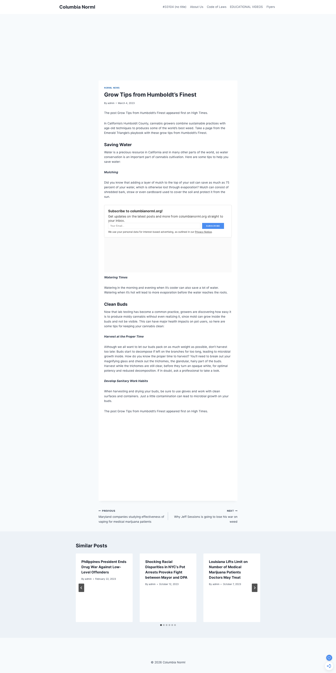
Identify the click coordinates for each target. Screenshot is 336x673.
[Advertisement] (168, 40)
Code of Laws (216, 7)
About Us (196, 7)
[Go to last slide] (81, 588)
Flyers (271, 7)
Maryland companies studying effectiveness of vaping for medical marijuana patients (131, 516)
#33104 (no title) (174, 7)
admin (111, 103)
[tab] (161, 625)
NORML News (112, 87)
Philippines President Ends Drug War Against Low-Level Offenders (103, 567)
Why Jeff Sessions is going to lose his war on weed (205, 516)
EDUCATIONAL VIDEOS (246, 7)
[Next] (254, 588)
